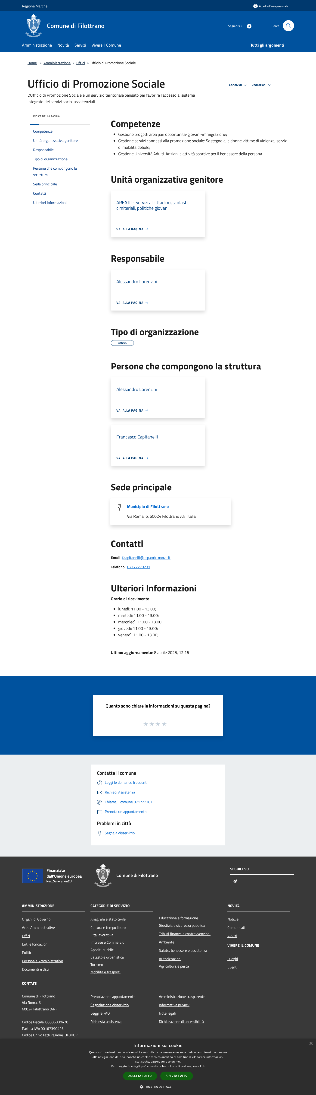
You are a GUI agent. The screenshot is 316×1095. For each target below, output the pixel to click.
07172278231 (138, 567)
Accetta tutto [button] (140, 1076)
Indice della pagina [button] (46, 116)
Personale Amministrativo (42, 961)
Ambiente (166, 942)
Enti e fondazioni (35, 944)
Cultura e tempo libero (108, 927)
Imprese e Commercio (107, 942)
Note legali (167, 1013)
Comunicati (236, 927)
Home (32, 63)
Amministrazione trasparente (182, 996)
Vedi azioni (259, 84)
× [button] (311, 1043)
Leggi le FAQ (100, 1013)
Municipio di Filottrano (148, 506)
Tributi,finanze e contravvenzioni (185, 933)
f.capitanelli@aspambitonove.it (146, 557)
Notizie (233, 919)
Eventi (232, 967)
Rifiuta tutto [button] (177, 1076)
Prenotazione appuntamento (112, 996)
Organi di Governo (36, 919)
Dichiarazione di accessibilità (181, 1021)
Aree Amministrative (38, 927)
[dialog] (158, 1067)
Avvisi (232, 936)
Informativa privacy (174, 1005)
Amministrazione (57, 63)
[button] (157, 1086)
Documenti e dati (35, 969)
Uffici (80, 63)
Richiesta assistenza (106, 1021)
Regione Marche (34, 6)
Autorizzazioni (170, 959)
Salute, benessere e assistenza (183, 950)
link (202, 1066)
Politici (27, 952)
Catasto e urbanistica (107, 957)
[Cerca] (288, 25)
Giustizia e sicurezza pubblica (182, 925)
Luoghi (232, 959)
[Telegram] (247, 25)
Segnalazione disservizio (109, 1005)
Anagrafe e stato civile (108, 919)
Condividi (235, 84)
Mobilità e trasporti (105, 972)
